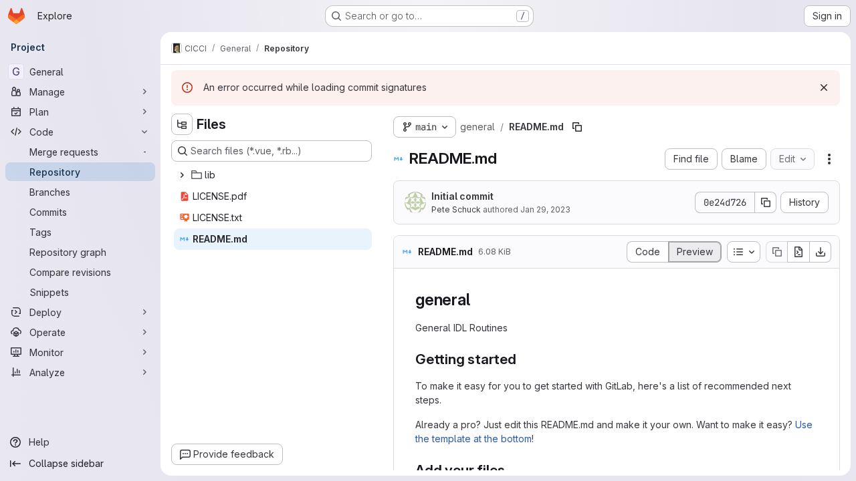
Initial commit (462, 196)
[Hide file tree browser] (182, 124)
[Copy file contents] (776, 252)
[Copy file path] (577, 127)
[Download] (820, 252)
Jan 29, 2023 (545, 209)
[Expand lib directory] (182, 175)
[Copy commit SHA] (765, 202)
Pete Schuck (456, 209)
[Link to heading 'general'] (478, 299)
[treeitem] (273, 175)
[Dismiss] (824, 87)
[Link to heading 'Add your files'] (512, 470)
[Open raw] (798, 252)
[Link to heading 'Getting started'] (524, 359)
